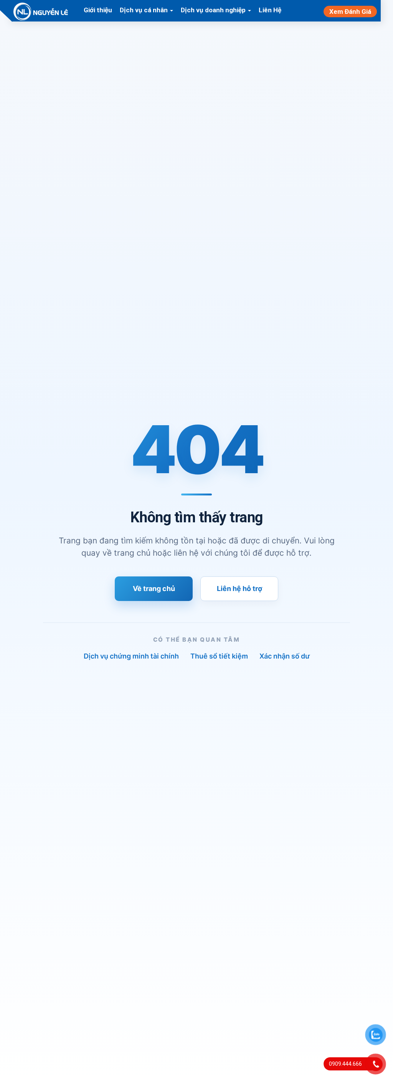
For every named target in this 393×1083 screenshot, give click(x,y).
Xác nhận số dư (284, 656)
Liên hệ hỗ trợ (239, 588)
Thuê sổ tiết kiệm (219, 656)
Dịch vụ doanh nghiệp (214, 10)
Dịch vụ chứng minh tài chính (131, 656)
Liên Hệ (270, 10)
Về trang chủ (154, 588)
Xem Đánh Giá (350, 11)
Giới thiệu (98, 10)
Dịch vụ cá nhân (144, 10)
